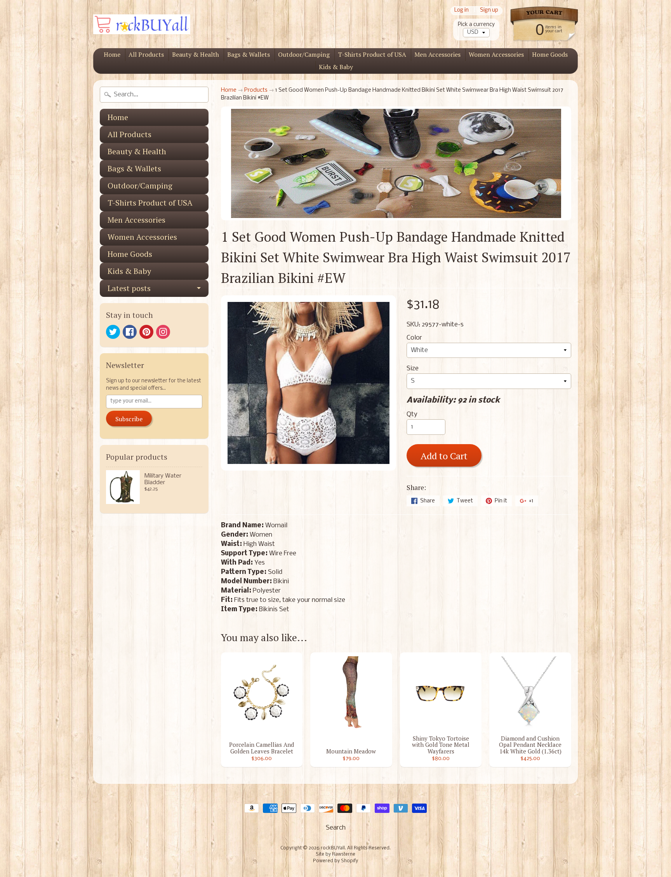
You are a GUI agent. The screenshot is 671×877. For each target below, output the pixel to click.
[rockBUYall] (141, 24)
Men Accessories (437, 54)
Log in (461, 10)
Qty (412, 414)
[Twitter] (113, 332)
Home (112, 54)
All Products (146, 54)
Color (414, 338)
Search (336, 828)
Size (413, 368)
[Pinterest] (146, 332)
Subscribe (129, 419)
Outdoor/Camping (304, 54)
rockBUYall (333, 848)
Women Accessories (496, 54)
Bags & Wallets (248, 54)
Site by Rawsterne (335, 854)
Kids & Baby (336, 67)
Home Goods (550, 54)
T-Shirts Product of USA (372, 54)
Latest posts (129, 288)
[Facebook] (130, 332)
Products (256, 90)
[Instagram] (163, 332)
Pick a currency (476, 25)
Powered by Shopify (335, 861)
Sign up (489, 10)
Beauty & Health (195, 54)
